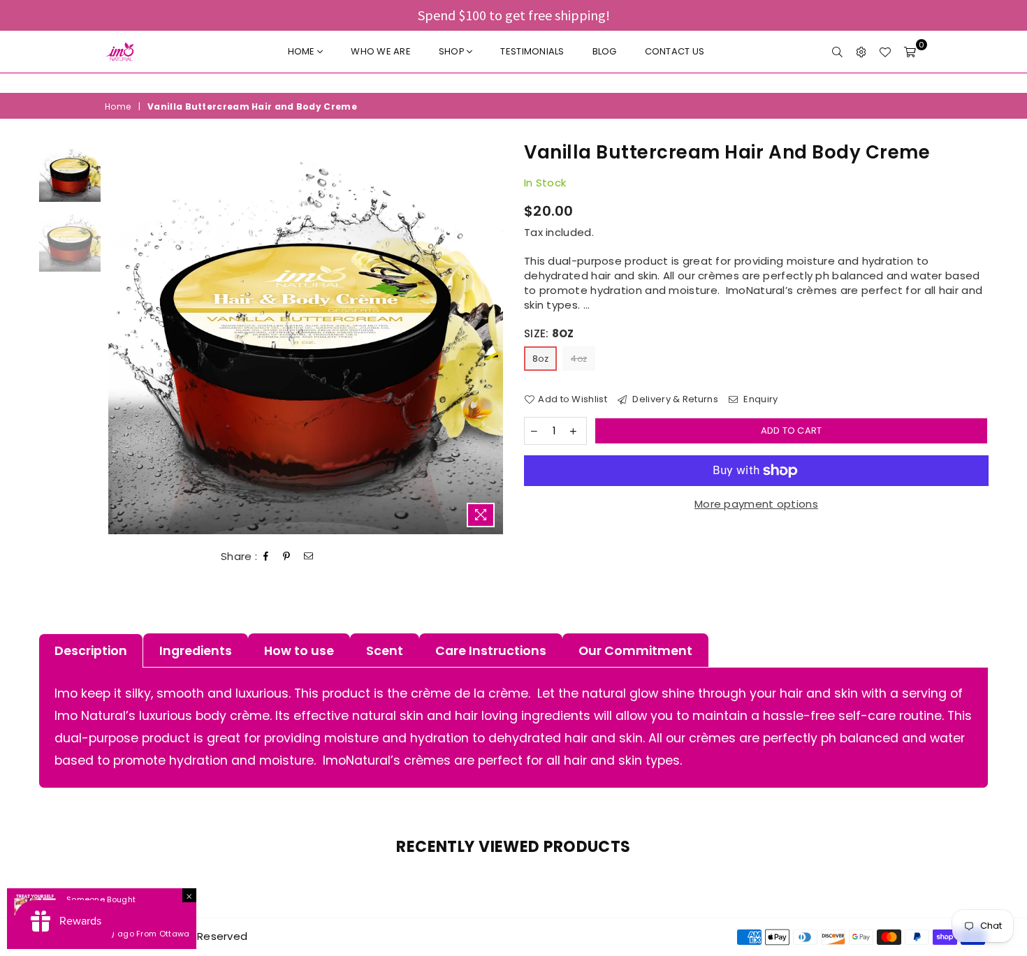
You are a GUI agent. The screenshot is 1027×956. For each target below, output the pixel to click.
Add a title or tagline (513, 83)
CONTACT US (675, 51)
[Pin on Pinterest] (286, 556)
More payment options (756, 504)
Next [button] (491, 337)
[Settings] (861, 51)
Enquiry (759, 399)
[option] (513, 83)
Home (302, 51)
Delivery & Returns (674, 399)
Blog (604, 51)
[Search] (837, 51)
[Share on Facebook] (266, 556)
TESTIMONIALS (532, 51)
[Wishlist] (885, 51)
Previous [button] (120, 337)
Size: (549, 333)
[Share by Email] (308, 556)
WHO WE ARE (381, 51)
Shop (453, 51)
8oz (540, 359)
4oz (579, 359)
